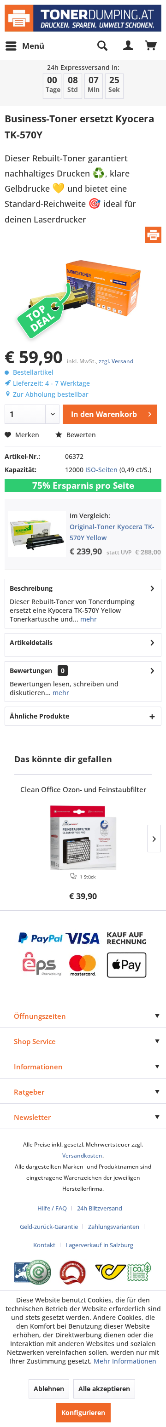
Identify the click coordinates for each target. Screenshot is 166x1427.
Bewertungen (31, 670)
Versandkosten (82, 1155)
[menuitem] (24, 46)
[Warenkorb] (151, 46)
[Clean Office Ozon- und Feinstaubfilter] (83, 837)
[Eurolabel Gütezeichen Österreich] (32, 1272)
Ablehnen (49, 1388)
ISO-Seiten (101, 469)
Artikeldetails (31, 642)
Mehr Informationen (125, 1361)
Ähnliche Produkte (39, 716)
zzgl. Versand (116, 361)
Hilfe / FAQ (52, 1208)
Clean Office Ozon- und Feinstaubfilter (83, 789)
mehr (87, 619)
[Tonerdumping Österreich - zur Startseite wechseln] (83, 18)
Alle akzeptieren (104, 1388)
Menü (33, 45)
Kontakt (44, 1245)
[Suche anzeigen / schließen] (102, 46)
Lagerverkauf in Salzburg (99, 1245)
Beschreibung (31, 588)
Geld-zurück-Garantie (49, 1226)
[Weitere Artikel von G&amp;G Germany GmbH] (153, 235)
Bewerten (80, 434)
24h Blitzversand (99, 1208)
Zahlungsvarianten (113, 1226)
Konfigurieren (83, 1412)
